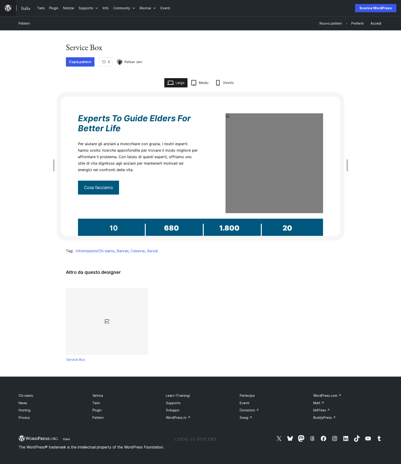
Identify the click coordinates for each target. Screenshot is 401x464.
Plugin (97, 410)
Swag (246, 417)
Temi (96, 403)
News (23, 403)
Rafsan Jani (133, 62)
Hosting (24, 410)
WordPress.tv (178, 417)
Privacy (24, 417)
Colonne (138, 251)
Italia (66, 439)
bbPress (321, 410)
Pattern (24, 23)
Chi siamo (26, 395)
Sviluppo (172, 410)
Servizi (152, 251)
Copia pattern (80, 62)
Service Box (75, 360)
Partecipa (247, 395)
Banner (123, 251)
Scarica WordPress (375, 8)
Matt (318, 403)
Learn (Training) (178, 395)
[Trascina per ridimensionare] (55, 165)
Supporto (173, 403)
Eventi (244, 403)
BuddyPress (324, 417)
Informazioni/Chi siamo (95, 251)
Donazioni (249, 410)
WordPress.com (327, 395)
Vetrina (97, 395)
